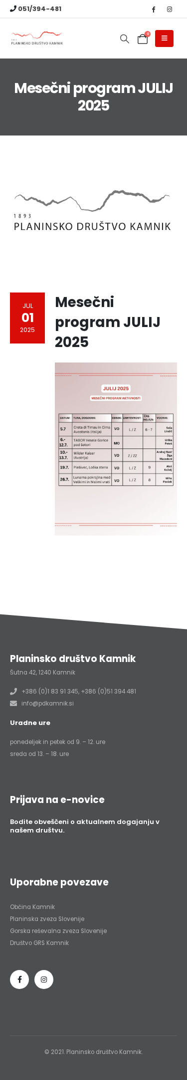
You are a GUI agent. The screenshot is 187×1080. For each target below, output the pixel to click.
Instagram (43, 979)
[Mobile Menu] (164, 38)
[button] (124, 39)
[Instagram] (170, 9)
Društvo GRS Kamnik (39, 943)
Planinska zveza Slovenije (47, 919)
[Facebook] (153, 9)
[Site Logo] (37, 39)
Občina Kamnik (32, 907)
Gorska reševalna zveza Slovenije (58, 931)
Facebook (19, 979)
